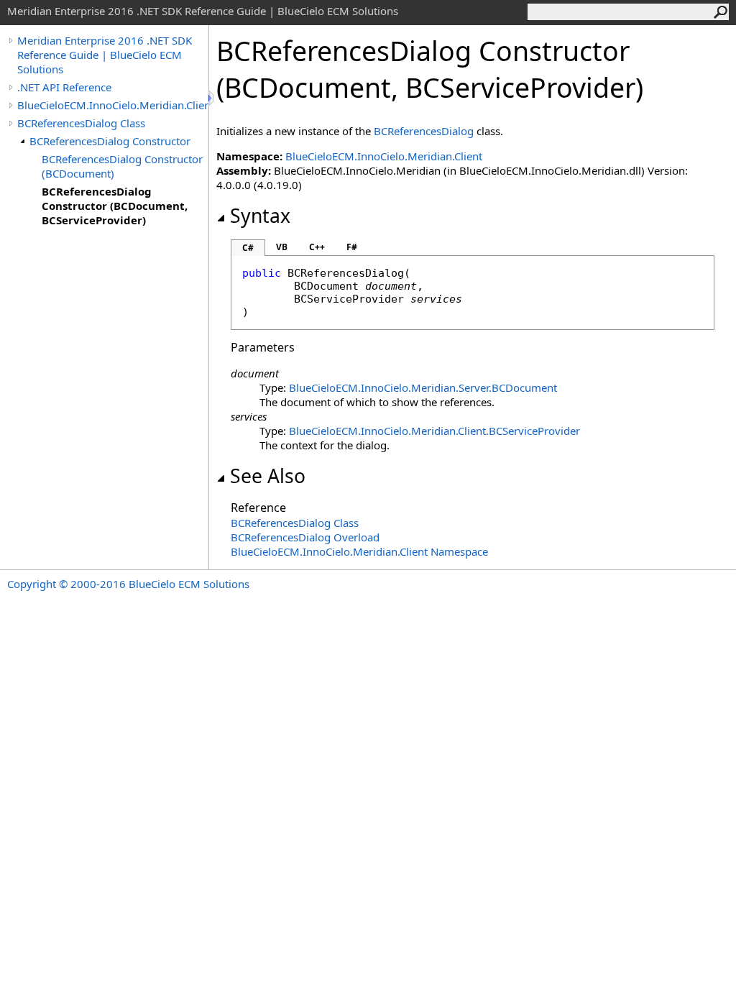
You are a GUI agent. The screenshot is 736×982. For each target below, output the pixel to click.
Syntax (260, 216)
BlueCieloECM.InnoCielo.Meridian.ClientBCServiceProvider (434, 430)
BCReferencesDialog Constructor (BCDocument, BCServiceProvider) (115, 205)
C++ (317, 247)
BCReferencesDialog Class (81, 123)
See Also (267, 476)
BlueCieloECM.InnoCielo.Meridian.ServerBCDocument (423, 387)
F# (351, 247)
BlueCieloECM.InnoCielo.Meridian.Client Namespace (359, 551)
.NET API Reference (64, 87)
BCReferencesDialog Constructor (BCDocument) (122, 166)
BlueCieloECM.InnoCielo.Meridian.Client (112, 105)
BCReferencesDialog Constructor (109, 141)
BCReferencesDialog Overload (305, 537)
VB (282, 247)
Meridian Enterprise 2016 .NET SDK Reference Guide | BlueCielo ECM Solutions (104, 54)
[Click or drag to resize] (212, 98)
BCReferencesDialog (424, 131)
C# (248, 248)
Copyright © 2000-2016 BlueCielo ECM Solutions (128, 584)
